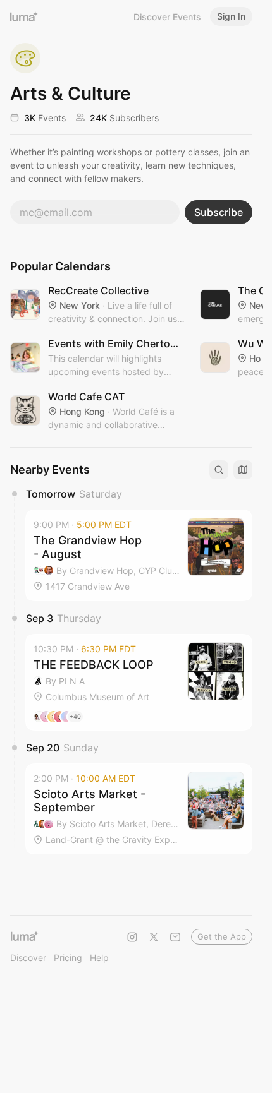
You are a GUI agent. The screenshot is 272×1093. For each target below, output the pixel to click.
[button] (138, 555)
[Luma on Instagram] (132, 937)
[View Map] (242, 469)
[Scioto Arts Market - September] (139, 809)
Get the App (221, 936)
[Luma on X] (153, 937)
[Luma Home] (24, 16)
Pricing (68, 957)
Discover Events (167, 16)
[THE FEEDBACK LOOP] (139, 682)
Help (99, 957)
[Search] (218, 469)
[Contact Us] (175, 937)
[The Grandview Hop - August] (139, 555)
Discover (28, 957)
